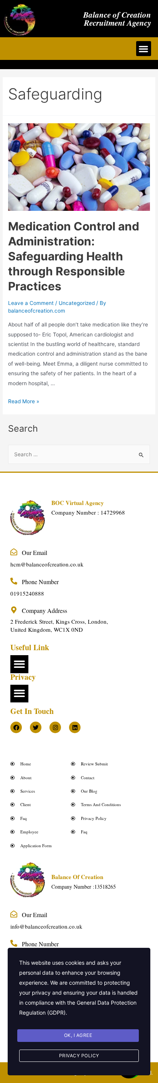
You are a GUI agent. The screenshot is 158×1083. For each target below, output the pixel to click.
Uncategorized (77, 303)
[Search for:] (79, 454)
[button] (143, 48)
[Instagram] (55, 727)
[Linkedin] (75, 727)
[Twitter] (35, 727)
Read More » (23, 401)
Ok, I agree (78, 1035)
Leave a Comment (31, 303)
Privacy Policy (79, 1055)
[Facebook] (16, 727)
